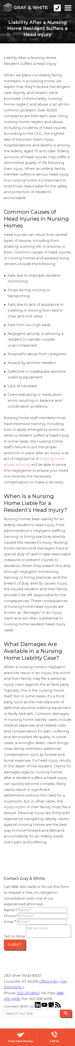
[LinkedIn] (38, 1006)
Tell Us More (14, 936)
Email (10, 922)
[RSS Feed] (58, 1006)
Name (10, 910)
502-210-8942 (28, 993)
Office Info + (49, 981)
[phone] (57, 8)
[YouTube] (45, 1006)
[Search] (65, 1013)
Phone (11, 916)
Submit (15, 945)
